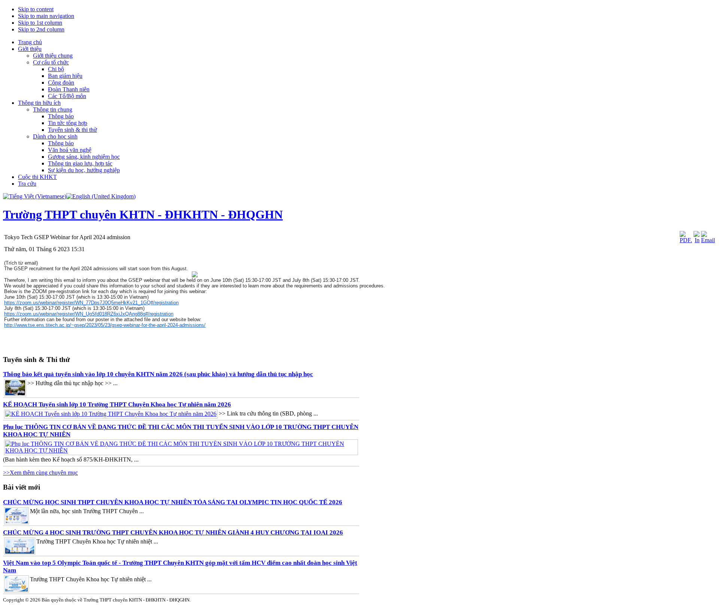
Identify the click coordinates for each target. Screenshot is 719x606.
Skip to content (36, 9)
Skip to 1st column (40, 22)
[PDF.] (686, 240)
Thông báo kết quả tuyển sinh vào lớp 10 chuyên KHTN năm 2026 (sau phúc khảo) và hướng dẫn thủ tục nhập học (158, 374)
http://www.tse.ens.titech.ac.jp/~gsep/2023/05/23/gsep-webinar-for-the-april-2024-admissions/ (105, 325)
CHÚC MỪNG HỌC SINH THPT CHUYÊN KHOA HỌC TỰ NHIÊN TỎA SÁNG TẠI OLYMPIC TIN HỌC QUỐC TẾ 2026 (172, 502)
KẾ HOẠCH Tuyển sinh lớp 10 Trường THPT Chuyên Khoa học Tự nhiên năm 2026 (117, 404)
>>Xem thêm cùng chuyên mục (40, 472)
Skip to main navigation (46, 16)
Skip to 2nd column (41, 29)
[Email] (708, 240)
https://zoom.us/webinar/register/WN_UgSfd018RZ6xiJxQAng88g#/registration (88, 314)
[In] (697, 240)
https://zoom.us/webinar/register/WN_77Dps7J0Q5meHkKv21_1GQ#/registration (91, 302)
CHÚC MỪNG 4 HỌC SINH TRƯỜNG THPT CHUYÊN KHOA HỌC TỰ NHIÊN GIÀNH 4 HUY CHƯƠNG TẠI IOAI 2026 (173, 532)
